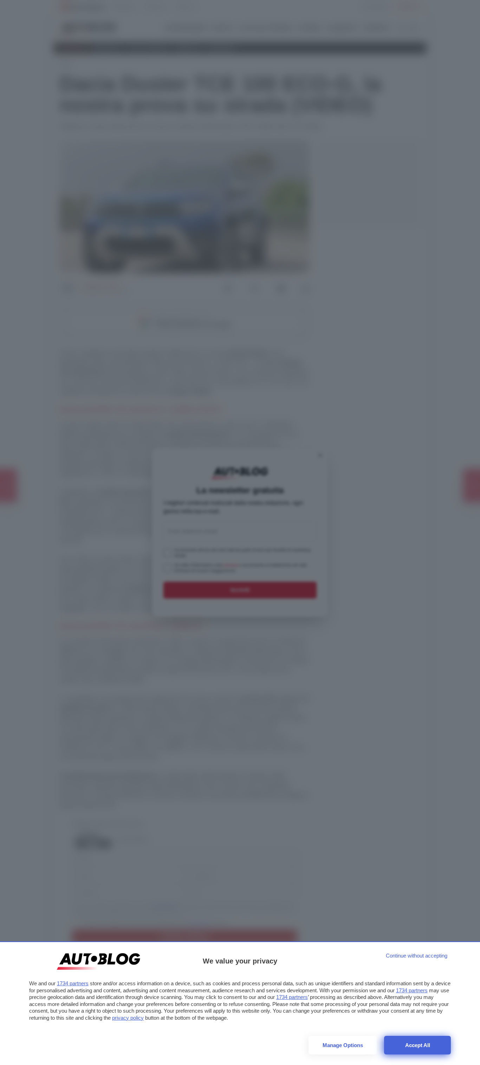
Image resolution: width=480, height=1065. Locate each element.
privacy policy (128, 1018)
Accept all (417, 1045)
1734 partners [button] (73, 983)
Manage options (343, 1045)
